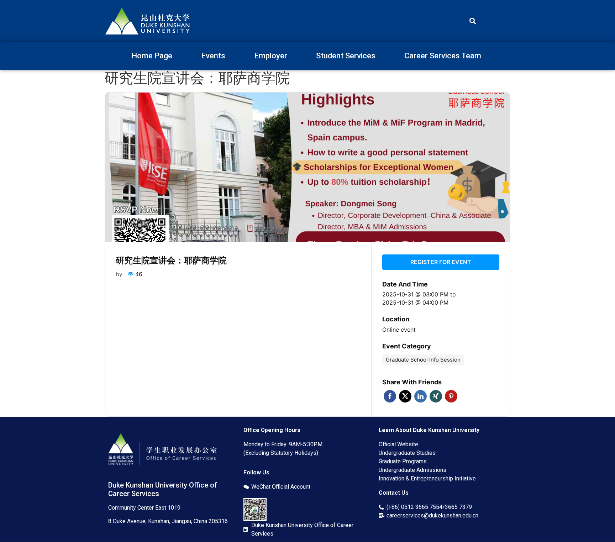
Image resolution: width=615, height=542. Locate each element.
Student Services (345, 55)
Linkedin (420, 396)
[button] (472, 21)
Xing (436, 396)
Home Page (151, 55)
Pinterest (451, 396)
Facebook (390, 396)
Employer (270, 55)
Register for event (440, 261)
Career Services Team (442, 55)
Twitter (405, 396)
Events (213, 55)
